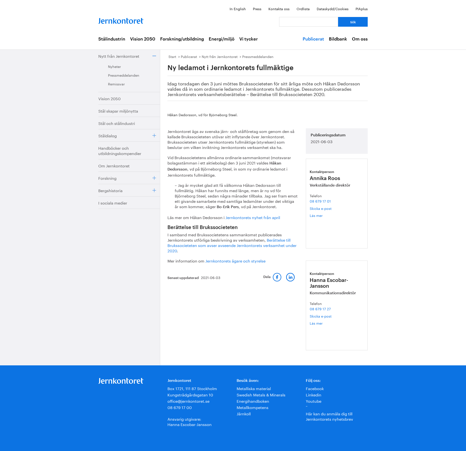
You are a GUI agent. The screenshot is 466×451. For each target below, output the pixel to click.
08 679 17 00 (179, 407)
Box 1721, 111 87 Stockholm (192, 388)
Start (172, 56)
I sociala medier (112, 202)
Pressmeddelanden (123, 75)
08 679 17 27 (320, 308)
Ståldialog (107, 135)
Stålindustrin (111, 39)
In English (238, 8)
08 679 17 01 (320, 201)
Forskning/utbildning (182, 39)
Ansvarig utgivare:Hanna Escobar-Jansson (189, 421)
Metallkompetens (252, 407)
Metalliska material (254, 388)
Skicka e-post (321, 208)
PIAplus (362, 8)
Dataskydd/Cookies (333, 8)
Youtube (313, 401)
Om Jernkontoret (114, 165)
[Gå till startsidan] (120, 20)
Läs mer (322, 215)
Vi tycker (248, 39)
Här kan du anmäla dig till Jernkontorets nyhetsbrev (329, 416)
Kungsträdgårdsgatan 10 (190, 394)
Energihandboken (253, 401)
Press (257, 8)
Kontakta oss (279, 8)
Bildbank (338, 39)
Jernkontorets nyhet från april (252, 217)
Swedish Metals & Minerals (261, 394)
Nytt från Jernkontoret (118, 56)
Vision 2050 (142, 39)
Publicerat (313, 39)
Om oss (360, 39)
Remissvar (116, 83)
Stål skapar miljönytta (118, 110)
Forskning (107, 178)
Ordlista (303, 8)
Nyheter (114, 66)
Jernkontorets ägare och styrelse (235, 260)
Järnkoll (244, 413)
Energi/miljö (221, 39)
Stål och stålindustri (116, 123)
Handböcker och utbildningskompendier (119, 150)
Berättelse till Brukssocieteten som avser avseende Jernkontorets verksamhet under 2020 (232, 245)
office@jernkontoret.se (188, 401)
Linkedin (313, 394)
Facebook (315, 388)
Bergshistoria (110, 190)
